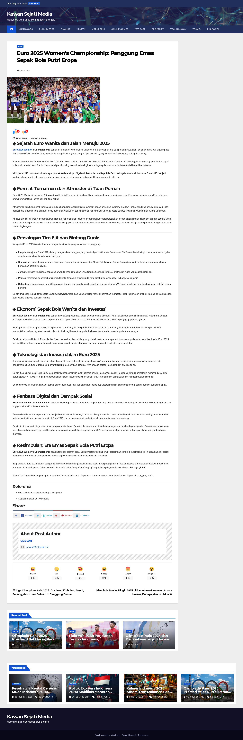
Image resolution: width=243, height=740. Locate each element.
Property (158, 29)
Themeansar (143, 735)
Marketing (98, 29)
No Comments (46, 697)
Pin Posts (213, 29)
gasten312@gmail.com (37, 547)
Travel (196, 29)
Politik (73, 684)
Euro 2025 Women (22, 150)
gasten (26, 540)
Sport (20, 46)
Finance (65, 29)
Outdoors (26, 29)
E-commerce (46, 29)
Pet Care (140, 29)
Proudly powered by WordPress (107, 735)
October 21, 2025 (24, 697)
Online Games (119, 29)
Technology (178, 29)
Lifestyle (17, 684)
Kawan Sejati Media (29, 14)
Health (81, 29)
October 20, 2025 (138, 697)
